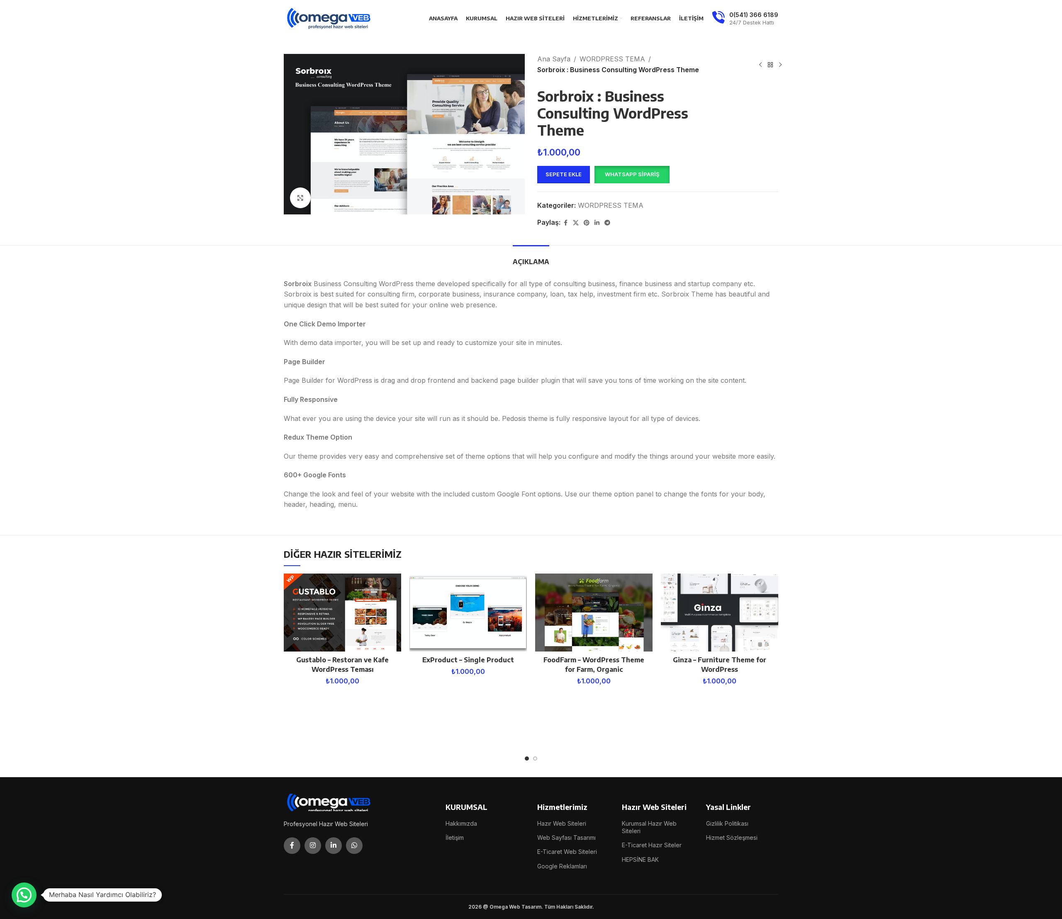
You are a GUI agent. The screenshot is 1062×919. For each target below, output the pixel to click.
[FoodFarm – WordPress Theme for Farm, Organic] (594, 613)
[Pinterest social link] (586, 223)
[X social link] (575, 223)
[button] (632, 174)
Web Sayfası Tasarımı (566, 837)
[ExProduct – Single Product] (468, 613)
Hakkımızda (461, 823)
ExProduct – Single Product (468, 660)
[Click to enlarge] (300, 197)
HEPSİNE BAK (640, 859)
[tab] (531, 257)
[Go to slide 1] (527, 758)
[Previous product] (760, 65)
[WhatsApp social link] (354, 845)
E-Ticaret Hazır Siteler (652, 844)
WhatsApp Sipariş (632, 174)
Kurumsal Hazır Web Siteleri (649, 827)
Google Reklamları (562, 866)
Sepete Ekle (564, 174)
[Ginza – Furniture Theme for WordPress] (719, 613)
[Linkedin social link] (597, 223)
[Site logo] (329, 18)
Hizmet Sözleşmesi (732, 837)
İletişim (455, 837)
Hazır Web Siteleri (561, 823)
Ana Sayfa (553, 59)
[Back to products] (770, 65)
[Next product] (780, 65)
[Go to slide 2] (535, 758)
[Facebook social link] (565, 223)
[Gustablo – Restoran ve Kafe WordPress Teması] (342, 613)
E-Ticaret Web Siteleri (567, 851)
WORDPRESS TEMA (612, 59)
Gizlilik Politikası (727, 823)
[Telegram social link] (607, 223)
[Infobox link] (745, 18)
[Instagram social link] (312, 845)
